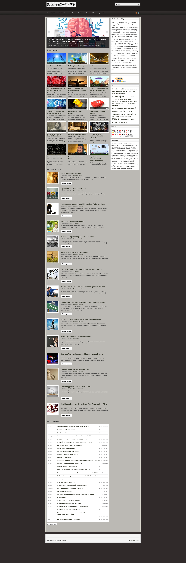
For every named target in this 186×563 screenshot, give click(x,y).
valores (133, 119)
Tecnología (72, 13)
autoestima (133, 89)
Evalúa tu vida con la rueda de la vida (67, 466)
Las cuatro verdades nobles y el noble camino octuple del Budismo (75, 494)
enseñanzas (116, 101)
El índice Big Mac (62, 497)
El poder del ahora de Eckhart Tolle (73, 189)
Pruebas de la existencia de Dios (66, 482)
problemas (126, 111)
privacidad (115, 111)
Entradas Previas (51, 524)
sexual (117, 116)
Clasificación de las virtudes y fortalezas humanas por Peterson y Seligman (78, 460)
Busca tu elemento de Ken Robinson (74, 252)
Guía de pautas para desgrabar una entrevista (70, 500)
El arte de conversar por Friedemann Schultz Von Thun (72, 439)
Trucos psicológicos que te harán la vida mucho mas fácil (73, 426)
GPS (113, 103)
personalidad (122, 108)
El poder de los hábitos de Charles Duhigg (68, 509)
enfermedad (127, 99)
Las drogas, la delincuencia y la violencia (68, 519)
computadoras (120, 93)
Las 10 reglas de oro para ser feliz (66, 479)
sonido (122, 116)
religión (123, 114)
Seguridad (101, 13)
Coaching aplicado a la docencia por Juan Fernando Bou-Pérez (84, 404)
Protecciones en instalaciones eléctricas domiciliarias (72, 485)
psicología (116, 114)
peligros (114, 108)
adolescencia (125, 89)
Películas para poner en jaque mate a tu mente (77, 237)
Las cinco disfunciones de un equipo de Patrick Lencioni (81, 269)
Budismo (119, 91)
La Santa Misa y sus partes (77, 134)
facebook (124, 101)
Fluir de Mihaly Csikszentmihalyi (66, 448)
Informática (62, 13)
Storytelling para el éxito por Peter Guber (75, 387)
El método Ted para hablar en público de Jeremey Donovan (82, 354)
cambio (125, 91)
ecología (120, 99)
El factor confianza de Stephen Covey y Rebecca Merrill (72, 506)
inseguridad (131, 103)
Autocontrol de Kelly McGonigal (72, 221)
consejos (118, 96)
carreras (132, 91)
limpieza (121, 106)
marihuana (128, 105)
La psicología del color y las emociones (68, 433)
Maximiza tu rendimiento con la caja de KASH (69, 463)
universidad (125, 119)
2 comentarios (105, 491)
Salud (93, 13)
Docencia (80, 13)
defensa (127, 96)
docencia (133, 96)
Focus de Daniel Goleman (64, 457)
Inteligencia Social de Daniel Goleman (67, 454)
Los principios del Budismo (64, 491)
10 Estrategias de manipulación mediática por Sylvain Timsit (99, 136)
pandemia (134, 105)
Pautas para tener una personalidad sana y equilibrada (81, 319)
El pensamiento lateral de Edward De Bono (69, 503)
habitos (117, 103)
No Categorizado (52, 13)
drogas (114, 99)
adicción (117, 89)
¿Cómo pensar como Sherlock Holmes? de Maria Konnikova (83, 204)
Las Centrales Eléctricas (55, 66)
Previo (48, 32)
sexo (113, 116)
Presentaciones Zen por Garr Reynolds (75, 369)
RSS (136, 13)
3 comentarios (105, 485)
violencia (116, 122)
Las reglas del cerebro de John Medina (68, 451)
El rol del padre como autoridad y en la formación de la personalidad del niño (78, 473)
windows (124, 122)
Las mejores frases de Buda (71, 173)
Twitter (138, 13)
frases (130, 101)
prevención (132, 108)
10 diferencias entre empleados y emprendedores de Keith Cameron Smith (78, 476)
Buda (113, 91)
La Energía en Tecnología (76, 66)
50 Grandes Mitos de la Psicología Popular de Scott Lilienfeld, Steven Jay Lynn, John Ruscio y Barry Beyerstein (77, 40)
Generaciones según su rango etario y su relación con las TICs (74, 436)
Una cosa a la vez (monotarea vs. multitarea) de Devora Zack (83, 287)
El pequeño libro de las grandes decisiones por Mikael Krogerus (74, 442)
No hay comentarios (78, 175)
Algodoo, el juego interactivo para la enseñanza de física (96, 158)
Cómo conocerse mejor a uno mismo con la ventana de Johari (74, 469)
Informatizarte (61, 4)
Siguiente (107, 32)
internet (115, 106)
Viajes (87, 13)
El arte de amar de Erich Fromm (66, 429)
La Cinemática (94, 66)
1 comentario (76, 223)
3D (113, 89)
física (135, 101)
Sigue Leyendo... (66, 183)
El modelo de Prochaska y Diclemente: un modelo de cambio (83, 302)
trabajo (115, 119)
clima (113, 93)
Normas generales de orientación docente (76, 337)
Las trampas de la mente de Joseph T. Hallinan (70, 445)
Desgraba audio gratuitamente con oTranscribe (70, 488)
